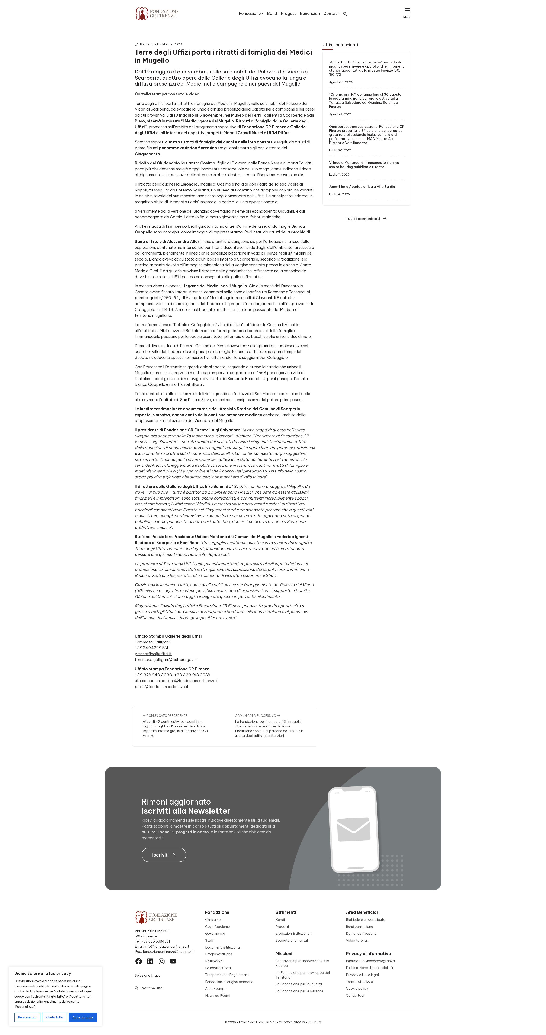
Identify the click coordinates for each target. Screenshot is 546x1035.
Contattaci (355, 995)
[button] (345, 13)
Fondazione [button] (250, 13)
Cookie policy (357, 988)
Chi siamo (213, 919)
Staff (209, 940)
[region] (55, 996)
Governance (215, 933)
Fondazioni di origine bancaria (229, 982)
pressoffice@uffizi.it (153, 653)
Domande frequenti (361, 933)
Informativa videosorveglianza (370, 961)
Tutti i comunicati (363, 218)
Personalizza (27, 1017)
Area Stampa (216, 988)
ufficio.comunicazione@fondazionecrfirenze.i (176, 680)
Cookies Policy (24, 991)
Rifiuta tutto (54, 1017)
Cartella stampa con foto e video (167, 94)
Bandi (272, 13)
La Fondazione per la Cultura (299, 984)
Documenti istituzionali (223, 947)
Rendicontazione (359, 926)
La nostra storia (218, 968)
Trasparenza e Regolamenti (227, 975)
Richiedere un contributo (365, 919)
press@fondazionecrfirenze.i (161, 686)
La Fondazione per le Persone (299, 991)
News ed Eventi (217, 995)
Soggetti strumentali (292, 940)
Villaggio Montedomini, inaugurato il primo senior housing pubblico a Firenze (364, 164)
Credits (314, 1022)
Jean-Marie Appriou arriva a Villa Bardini (362, 186)
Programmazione (218, 954)
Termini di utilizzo (359, 981)
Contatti (331, 13)
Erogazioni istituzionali (293, 933)
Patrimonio (214, 961)
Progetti (289, 13)
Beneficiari (310, 13)
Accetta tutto (83, 1017)
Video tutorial (357, 940)
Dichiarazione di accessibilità (369, 968)
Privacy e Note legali (362, 975)
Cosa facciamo (217, 926)
